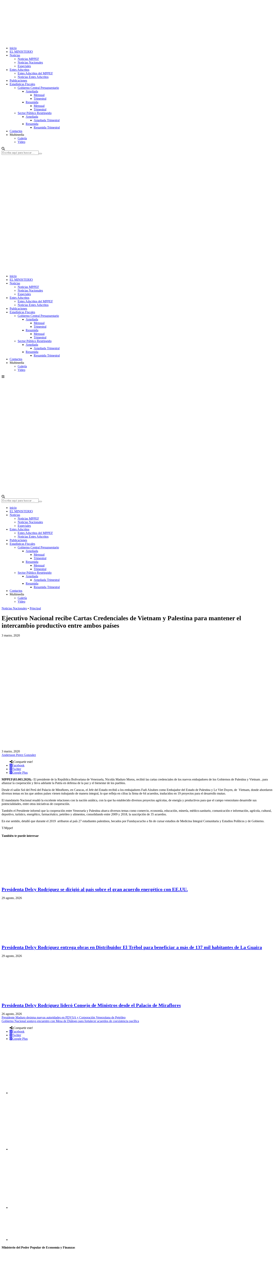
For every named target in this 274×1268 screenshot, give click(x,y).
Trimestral (40, 98)
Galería (22, 138)
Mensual (39, 95)
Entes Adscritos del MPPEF (35, 73)
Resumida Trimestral (47, 127)
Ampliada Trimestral (47, 120)
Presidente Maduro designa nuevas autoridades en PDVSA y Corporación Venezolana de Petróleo (64, 1017)
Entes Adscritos (19, 69)
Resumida (32, 102)
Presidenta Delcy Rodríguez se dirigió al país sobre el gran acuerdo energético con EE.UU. (95, 889)
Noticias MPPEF (28, 59)
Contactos (16, 131)
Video (21, 142)
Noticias (15, 55)
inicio (13, 48)
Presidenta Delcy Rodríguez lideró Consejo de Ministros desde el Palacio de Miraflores (91, 1005)
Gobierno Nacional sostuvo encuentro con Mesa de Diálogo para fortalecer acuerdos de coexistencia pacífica (70, 1021)
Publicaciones (18, 80)
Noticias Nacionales (30, 62)
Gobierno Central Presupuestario (38, 87)
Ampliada (32, 91)
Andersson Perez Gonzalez (19, 755)
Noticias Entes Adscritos (33, 77)
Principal (35, 608)
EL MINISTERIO (21, 51)
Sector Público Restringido (35, 113)
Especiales (24, 66)
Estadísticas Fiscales (22, 84)
